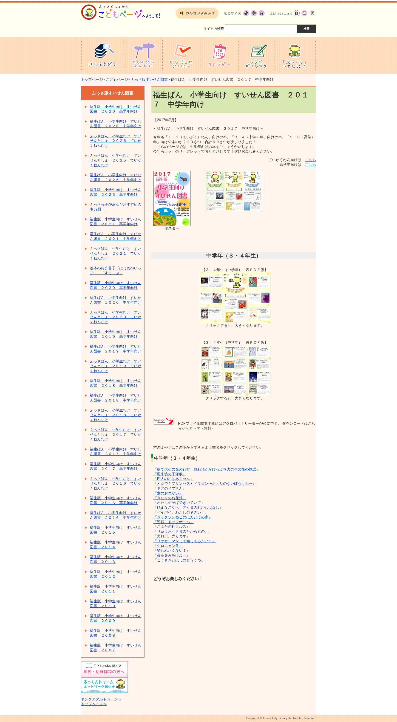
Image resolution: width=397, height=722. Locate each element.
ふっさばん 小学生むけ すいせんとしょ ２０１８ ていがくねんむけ (115, 415)
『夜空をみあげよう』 (171, 555)
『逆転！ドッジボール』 (173, 522)
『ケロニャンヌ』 (168, 546)
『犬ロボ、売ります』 (171, 536)
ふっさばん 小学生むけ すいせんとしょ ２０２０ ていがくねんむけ (115, 317)
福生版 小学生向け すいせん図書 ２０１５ (115, 530)
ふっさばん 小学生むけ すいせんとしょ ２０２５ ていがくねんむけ (115, 160)
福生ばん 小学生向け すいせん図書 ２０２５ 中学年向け (115, 177)
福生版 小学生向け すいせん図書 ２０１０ (115, 603)
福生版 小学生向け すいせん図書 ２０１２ (115, 574)
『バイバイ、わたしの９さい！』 (180, 512)
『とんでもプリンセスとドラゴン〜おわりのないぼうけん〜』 (204, 483)
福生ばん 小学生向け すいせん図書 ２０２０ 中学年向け (115, 300)
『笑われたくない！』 (171, 550)
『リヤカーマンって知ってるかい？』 (184, 541)
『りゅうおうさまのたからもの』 (180, 531)
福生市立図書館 (121, 6)
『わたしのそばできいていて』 (179, 503)
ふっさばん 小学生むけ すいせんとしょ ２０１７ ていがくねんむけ (115, 434)
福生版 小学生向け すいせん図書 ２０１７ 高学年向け (115, 466)
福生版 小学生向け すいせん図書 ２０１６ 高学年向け (115, 500)
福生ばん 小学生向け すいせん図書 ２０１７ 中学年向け (115, 451)
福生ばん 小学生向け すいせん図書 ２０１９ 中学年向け (115, 348)
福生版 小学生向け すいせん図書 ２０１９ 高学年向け (115, 334)
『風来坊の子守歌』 (169, 474)
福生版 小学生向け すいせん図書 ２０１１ (115, 588)
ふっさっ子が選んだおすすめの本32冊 (115, 206)
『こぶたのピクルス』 (171, 527)
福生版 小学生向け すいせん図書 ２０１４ (115, 544)
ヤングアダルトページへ (101, 699)
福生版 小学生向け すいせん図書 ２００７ (115, 647)
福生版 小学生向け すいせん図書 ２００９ (115, 618)
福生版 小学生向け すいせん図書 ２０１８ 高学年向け (115, 383)
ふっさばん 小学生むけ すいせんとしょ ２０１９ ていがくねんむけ (115, 366)
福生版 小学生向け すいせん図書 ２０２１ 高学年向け (115, 221)
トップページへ (94, 704)
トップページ (92, 79)
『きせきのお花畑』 (169, 498)
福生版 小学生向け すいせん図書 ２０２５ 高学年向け (115, 192)
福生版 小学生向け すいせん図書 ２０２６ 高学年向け (115, 109)
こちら (310, 160)
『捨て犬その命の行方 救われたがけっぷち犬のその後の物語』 (206, 469)
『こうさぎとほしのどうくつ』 (179, 560)
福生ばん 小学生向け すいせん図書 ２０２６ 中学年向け (115, 123)
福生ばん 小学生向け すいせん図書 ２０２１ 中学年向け (115, 236)
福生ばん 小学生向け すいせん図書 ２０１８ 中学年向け (115, 397)
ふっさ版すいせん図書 (149, 79)
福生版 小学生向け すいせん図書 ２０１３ (115, 559)
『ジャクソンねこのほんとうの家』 (182, 517)
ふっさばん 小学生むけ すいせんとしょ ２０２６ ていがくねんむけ (115, 141)
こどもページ (117, 79)
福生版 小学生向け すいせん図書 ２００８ (115, 633)
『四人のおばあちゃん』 (173, 479)
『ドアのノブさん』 (169, 488)
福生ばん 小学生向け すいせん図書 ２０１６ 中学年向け (115, 515)
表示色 (281, 13)
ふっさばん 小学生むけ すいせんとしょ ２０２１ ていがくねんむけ (115, 253)
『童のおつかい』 (168, 493)
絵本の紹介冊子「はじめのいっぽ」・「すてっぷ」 (115, 270)
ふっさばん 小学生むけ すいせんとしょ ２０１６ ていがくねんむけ (115, 483)
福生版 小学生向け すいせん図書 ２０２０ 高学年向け (115, 285)
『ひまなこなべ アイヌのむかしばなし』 (188, 507)
